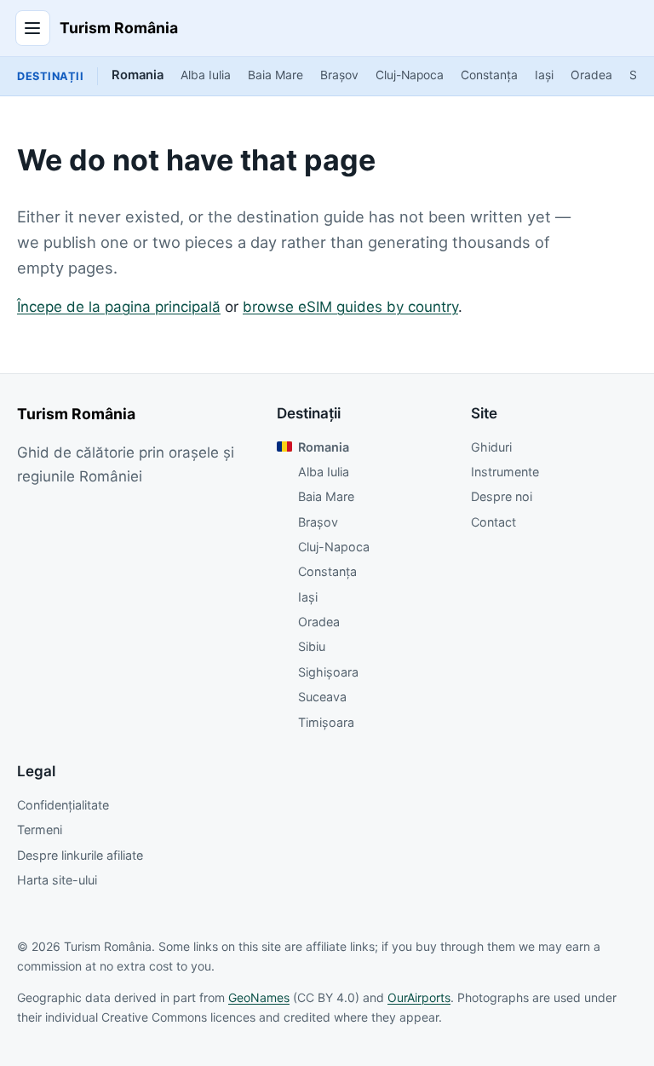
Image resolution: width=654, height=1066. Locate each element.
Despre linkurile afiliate (80, 855)
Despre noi (501, 496)
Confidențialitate (63, 805)
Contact (493, 522)
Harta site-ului (57, 880)
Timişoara (326, 722)
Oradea (591, 75)
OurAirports (418, 997)
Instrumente (505, 471)
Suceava (322, 696)
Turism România (119, 28)
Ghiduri (491, 447)
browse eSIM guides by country (350, 306)
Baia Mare (275, 75)
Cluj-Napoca (410, 75)
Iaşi (544, 75)
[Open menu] (33, 28)
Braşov (339, 75)
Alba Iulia (206, 75)
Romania (138, 75)
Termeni (39, 829)
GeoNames (259, 997)
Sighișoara (328, 672)
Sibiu (311, 646)
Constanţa (489, 75)
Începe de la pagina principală (119, 306)
